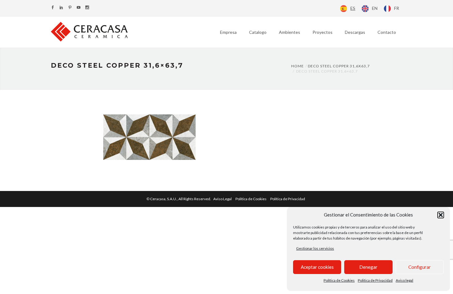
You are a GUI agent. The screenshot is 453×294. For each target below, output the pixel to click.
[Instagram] (87, 8)
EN (374, 8)
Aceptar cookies (317, 267)
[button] (441, 215)
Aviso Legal (222, 199)
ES (352, 8)
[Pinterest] (70, 8)
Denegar (368, 267)
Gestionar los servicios (315, 248)
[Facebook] (53, 8)
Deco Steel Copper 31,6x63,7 (339, 66)
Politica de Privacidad (375, 280)
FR (396, 8)
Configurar (419, 267)
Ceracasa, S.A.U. (181, 199)
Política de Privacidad (287, 199)
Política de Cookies (339, 280)
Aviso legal (404, 280)
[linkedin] (61, 8)
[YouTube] (78, 8)
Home (297, 66)
